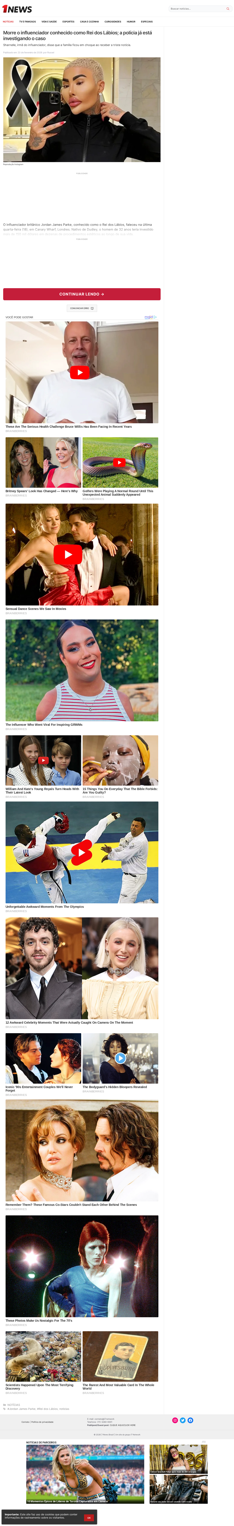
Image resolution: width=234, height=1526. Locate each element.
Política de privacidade (42, 1422)
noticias (64, 1408)
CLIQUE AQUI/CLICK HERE (123, 1425)
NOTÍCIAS (8, 21)
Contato (25, 1422)
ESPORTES (68, 21)
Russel (50, 52)
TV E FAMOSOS (27, 21)
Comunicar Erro (79, 308)
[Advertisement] (82, 197)
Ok (89, 1517)
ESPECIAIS (147, 21)
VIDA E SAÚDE (49, 21)
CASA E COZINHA (89, 21)
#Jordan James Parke (21, 1408)
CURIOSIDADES (113, 21)
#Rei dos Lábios (47, 1408)
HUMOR (131, 21)
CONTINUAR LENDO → (81, 294)
